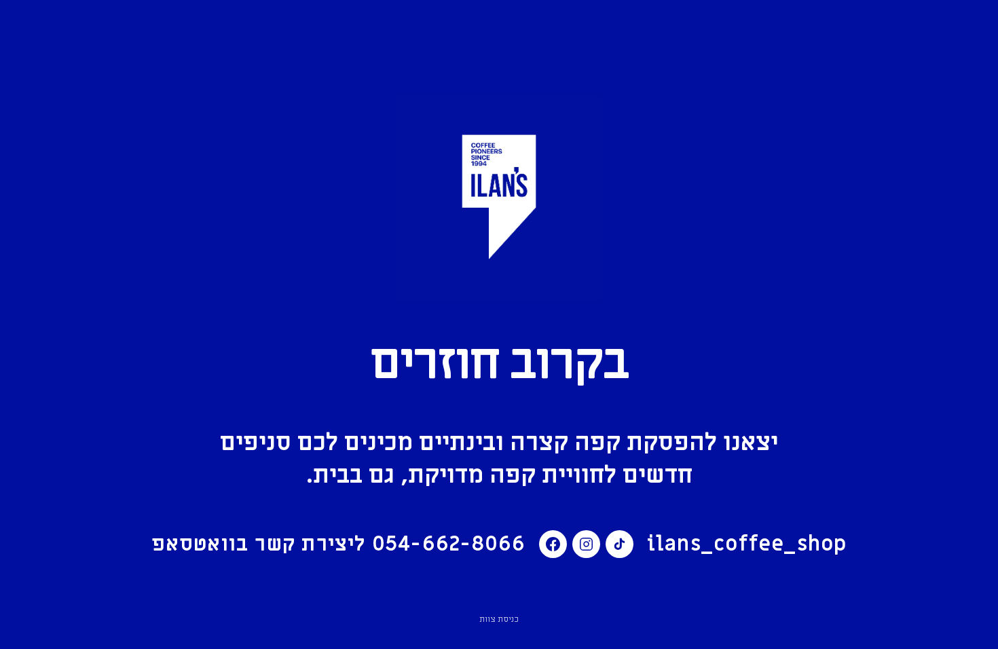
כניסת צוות (499, 619)
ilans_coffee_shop (747, 544)
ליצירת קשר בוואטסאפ (338, 544)
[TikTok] (619, 544)
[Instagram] (586, 544)
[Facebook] (553, 544)
